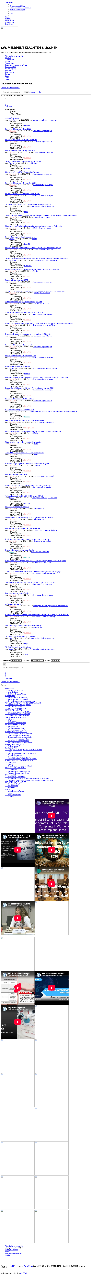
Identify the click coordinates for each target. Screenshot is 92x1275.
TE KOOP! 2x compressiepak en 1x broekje (20, 636)
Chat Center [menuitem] (9, 20)
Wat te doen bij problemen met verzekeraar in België (23, 625)
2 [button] (5, 101)
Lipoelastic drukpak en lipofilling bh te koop (20, 237)
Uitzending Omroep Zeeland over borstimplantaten (23, 442)
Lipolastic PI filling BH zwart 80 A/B (17, 366)
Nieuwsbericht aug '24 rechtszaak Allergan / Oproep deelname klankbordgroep (33, 248)
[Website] (9, 43)
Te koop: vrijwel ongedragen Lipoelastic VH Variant (23, 161)
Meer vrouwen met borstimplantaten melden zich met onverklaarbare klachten (33, 431)
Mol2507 (12, 120)
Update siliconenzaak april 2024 (16, 280)
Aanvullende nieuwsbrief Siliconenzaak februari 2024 (24, 312)
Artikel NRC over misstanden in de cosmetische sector (24, 453)
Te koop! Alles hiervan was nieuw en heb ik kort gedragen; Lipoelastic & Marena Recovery (36, 258)
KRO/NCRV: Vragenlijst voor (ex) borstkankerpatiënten (24, 420)
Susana (11, 411)
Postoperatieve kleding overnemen (44, 120)
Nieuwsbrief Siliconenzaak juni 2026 (18, 129)
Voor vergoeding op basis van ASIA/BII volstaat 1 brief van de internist (30, 582)
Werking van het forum (42, 293)
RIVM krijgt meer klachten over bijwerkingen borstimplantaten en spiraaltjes (32, 269)
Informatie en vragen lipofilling (44, 325)
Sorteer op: (27, 660)
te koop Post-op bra (12, 118)
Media (35, 271)
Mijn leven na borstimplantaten (16, 474)
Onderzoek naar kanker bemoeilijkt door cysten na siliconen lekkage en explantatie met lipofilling (39, 323)
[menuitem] (17, 6)
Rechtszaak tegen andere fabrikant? (18, 593)
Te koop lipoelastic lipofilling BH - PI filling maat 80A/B (24, 496)
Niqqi (10, 638)
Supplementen (39, 509)
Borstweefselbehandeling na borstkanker (20, 550)
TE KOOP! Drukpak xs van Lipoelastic (18, 647)
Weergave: (6, 660)
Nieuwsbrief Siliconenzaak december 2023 (20, 356)
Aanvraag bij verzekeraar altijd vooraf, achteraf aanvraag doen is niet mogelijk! (33, 572)
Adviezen (37, 465)
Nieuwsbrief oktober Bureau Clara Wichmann (21, 140)
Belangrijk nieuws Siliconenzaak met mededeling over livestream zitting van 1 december (36, 377)
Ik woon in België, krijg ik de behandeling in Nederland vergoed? (27, 464)
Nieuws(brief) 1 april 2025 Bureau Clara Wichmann (23, 172)
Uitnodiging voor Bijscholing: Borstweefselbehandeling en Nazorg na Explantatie (33, 226)
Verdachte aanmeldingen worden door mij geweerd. (23, 302)
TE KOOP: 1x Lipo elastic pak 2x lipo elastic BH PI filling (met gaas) (28, 204)
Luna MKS (12, 131)
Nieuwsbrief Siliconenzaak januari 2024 (19, 345)
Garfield (11, 368)
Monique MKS (14, 422)
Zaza (11, 649)
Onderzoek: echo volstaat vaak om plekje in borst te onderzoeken (28, 485)
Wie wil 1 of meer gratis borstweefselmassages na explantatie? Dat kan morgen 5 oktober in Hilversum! (41, 215)
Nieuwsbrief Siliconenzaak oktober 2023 (19, 399)
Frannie (11, 163)
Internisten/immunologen (42, 584)
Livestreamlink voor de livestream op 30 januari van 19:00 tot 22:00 (28, 334)
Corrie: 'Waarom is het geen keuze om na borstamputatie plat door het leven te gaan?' (35, 561)
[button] (8, 106)
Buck (10, 206)
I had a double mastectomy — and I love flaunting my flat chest (27, 539)
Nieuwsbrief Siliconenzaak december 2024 (20, 183)
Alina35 (11, 498)
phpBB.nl (23, 1273)
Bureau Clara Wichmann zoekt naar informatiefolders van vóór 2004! (29, 388)
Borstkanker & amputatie (45, 422)
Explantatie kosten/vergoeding (44, 573)
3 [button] (5, 102)
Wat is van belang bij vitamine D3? (17, 507)
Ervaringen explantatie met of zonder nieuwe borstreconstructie (54, 411)
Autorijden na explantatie (14, 604)
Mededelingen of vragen (41, 217)
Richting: (48, 660)
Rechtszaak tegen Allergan (42, 131)
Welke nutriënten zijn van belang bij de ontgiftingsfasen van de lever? (29, 518)
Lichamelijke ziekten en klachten (45, 530)
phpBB (12, 1266)
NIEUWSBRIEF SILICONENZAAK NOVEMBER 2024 (22, 194)
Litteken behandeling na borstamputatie (19, 410)
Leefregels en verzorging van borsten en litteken (50, 606)
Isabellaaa (12, 260)
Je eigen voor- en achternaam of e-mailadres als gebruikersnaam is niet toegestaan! (35, 291)
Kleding (34, 163)
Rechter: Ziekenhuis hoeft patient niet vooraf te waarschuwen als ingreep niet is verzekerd (37, 615)
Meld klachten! (38, 627)
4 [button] (5, 104)
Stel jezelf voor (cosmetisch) (44, 476)
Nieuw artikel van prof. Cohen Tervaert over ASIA (22, 528)
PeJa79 (11, 239)
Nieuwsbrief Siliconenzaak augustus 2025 (20, 150)
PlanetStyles (28, 1266)
